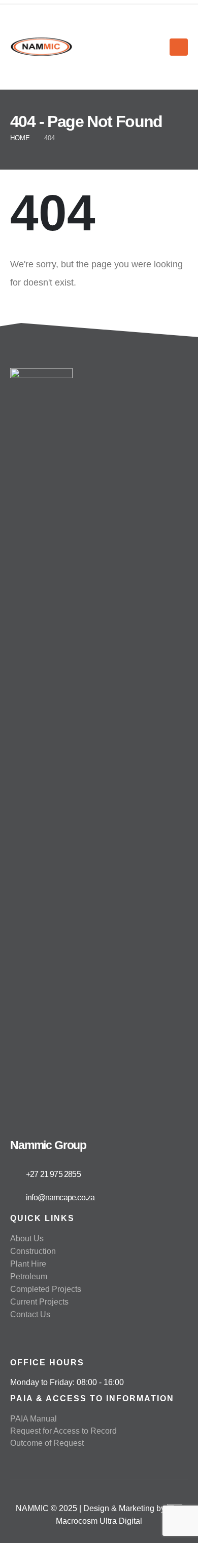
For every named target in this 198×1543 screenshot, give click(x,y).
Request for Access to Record (63, 1431)
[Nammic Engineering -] (41, 47)
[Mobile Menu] (179, 47)
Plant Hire (28, 1264)
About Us (27, 1238)
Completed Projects (45, 1289)
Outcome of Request (47, 1443)
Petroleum (28, 1276)
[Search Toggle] (157, 47)
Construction (33, 1251)
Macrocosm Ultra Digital (99, 1521)
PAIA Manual (33, 1418)
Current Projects (39, 1301)
